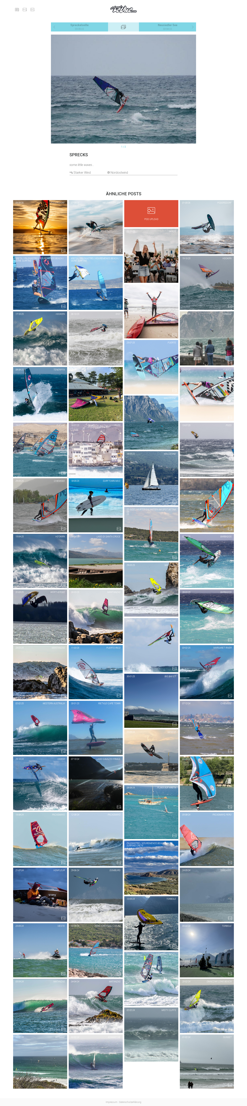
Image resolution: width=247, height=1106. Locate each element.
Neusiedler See (167, 27)
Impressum (111, 1102)
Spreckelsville (79, 27)
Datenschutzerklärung (130, 1102)
